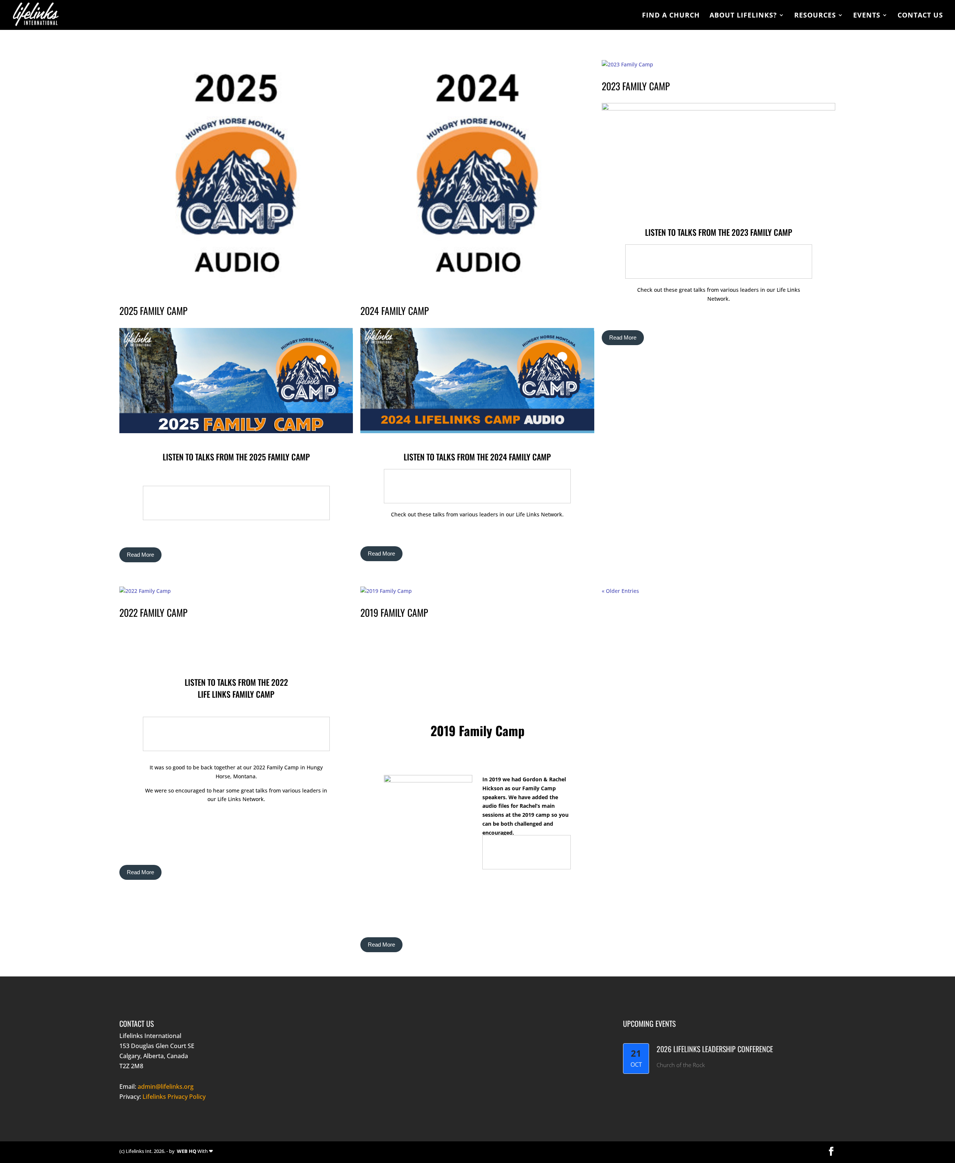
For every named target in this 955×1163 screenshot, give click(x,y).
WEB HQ (186, 1151)
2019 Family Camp (394, 612)
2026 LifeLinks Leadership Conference (715, 1048)
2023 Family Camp (636, 86)
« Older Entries (620, 590)
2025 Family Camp (153, 310)
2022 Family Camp (153, 612)
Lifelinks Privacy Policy (174, 1096)
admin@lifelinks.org (166, 1086)
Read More (140, 554)
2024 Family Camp (394, 310)
